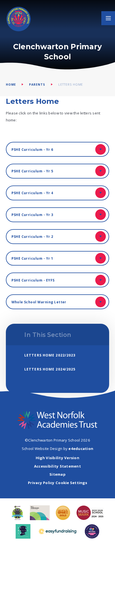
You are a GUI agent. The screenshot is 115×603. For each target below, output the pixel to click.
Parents (37, 84)
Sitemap (57, 474)
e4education (80, 448)
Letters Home (70, 84)
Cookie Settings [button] (71, 482)
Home (11, 84)
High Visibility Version (57, 457)
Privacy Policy (41, 482)
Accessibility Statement (57, 466)
